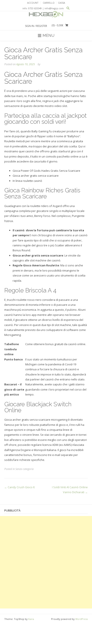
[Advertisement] (46, 562)
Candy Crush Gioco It (19, 487)
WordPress (81, 619)
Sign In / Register (36, 26)
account (33, 2)
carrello (49, 2)
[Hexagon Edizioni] (46, 15)
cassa (61, 2)
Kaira (31, 619)
